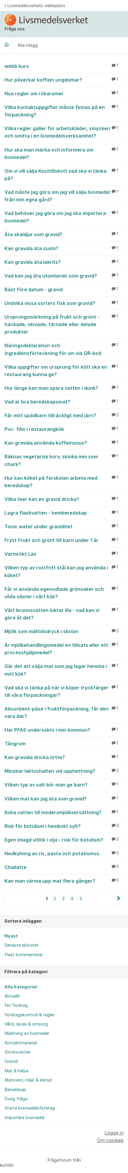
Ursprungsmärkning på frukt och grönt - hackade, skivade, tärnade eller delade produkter (61, 324)
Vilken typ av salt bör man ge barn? (61, 785)
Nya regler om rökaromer (61, 93)
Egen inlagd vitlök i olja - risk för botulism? (61, 840)
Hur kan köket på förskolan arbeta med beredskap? (61, 481)
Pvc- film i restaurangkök (61, 429)
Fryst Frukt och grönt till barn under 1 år (61, 540)
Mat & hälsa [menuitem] (16, 1071)
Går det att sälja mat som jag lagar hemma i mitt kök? (61, 670)
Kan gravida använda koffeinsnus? (61, 443)
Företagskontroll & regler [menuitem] (29, 1015)
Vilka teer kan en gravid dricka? (61, 499)
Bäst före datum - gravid (61, 289)
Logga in (114, 1133)
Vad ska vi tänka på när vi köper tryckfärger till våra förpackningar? (61, 691)
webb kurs (61, 66)
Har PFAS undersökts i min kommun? (61, 730)
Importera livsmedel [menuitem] (24, 1117)
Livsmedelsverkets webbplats (36, 5)
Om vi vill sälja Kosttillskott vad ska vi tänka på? (61, 174)
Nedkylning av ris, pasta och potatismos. (61, 853)
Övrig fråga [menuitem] (15, 1099)
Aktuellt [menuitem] (12, 996)
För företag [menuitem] (16, 1005)
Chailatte (61, 867)
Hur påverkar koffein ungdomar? (61, 80)
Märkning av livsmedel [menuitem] (26, 1033)
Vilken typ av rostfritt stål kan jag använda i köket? (61, 571)
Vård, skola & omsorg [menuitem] (26, 1024)
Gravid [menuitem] (11, 1061)
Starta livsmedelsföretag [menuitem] (29, 1108)
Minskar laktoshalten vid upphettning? (61, 771)
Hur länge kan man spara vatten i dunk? (61, 388)
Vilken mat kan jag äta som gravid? (61, 799)
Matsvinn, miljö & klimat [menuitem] (28, 1080)
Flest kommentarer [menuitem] (23, 954)
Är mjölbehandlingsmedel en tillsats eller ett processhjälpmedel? (61, 648)
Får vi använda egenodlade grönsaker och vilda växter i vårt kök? (61, 592)
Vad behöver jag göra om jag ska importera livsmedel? (61, 217)
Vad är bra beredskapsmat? (61, 402)
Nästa (118, 898)
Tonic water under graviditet (61, 526)
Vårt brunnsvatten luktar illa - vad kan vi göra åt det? (61, 614)
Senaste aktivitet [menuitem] (21, 945)
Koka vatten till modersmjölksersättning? (61, 812)
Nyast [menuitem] (11, 936)
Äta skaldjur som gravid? (61, 234)
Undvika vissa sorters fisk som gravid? (61, 303)
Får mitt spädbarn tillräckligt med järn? (61, 415)
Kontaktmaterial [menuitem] (20, 1043)
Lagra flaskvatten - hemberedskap (61, 513)
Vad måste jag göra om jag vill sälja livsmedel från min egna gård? (61, 195)
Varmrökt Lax (61, 554)
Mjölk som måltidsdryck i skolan (61, 631)
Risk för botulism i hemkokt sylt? (61, 826)
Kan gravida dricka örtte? (61, 757)
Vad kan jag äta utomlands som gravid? (61, 276)
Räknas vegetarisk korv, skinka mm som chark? (61, 460)
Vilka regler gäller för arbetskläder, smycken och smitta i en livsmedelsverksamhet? (61, 132)
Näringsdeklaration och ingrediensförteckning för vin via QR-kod (61, 349)
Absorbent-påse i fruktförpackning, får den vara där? (61, 712)
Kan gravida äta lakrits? (61, 262)
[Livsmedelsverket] (6, 44)
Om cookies (110, 1140)
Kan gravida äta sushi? (61, 248)
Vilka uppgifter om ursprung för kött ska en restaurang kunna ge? (61, 370)
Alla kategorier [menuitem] (21, 987)
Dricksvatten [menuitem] (17, 1052)
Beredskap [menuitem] (15, 1089)
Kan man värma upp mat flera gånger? (61, 881)
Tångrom (61, 744)
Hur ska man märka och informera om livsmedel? (61, 153)
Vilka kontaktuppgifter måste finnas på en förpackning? (61, 111)
